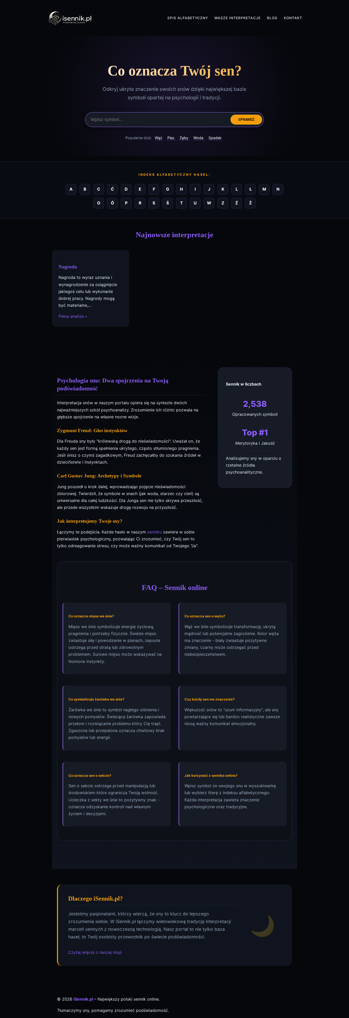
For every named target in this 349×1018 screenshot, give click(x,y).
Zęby (184, 138)
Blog (272, 18)
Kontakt (293, 18)
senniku (154, 531)
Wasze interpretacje (237, 18)
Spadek (215, 138)
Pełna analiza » (73, 316)
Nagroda (68, 266)
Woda (198, 138)
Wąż (159, 138)
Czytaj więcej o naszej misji (95, 952)
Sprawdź (246, 120)
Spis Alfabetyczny (187, 18)
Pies (171, 138)
